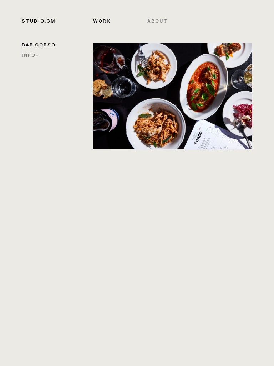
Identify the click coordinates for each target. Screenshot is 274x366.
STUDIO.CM (38, 21)
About (157, 21)
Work (102, 21)
